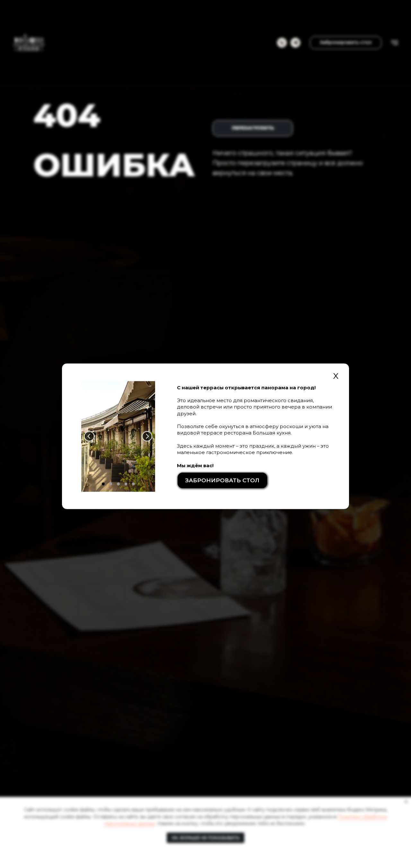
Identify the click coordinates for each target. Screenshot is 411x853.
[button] (222, 480)
